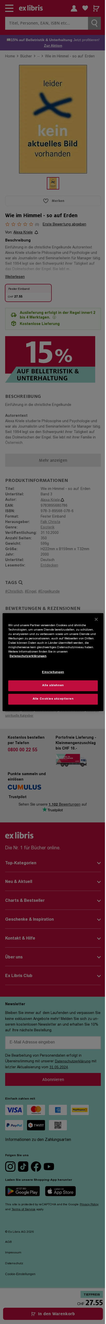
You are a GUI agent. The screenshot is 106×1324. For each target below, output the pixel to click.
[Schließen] (96, 619)
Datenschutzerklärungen (28, 656)
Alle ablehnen (53, 685)
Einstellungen (53, 672)
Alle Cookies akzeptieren (53, 699)
